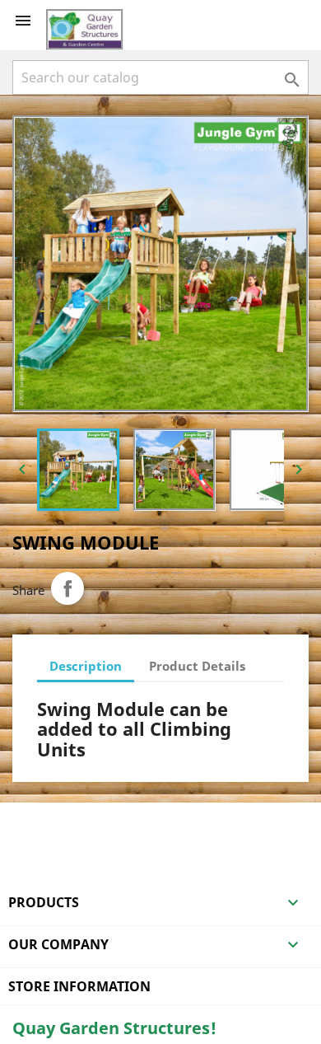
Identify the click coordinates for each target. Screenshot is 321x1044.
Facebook (27, 824)
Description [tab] (85, 666)
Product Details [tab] (197, 666)
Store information (79, 986)
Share (67, 588)
